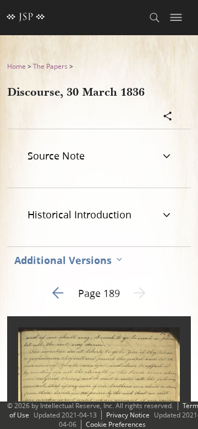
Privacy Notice (128, 415)
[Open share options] (167, 117)
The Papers (50, 66)
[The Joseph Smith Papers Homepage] (26, 18)
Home (16, 66)
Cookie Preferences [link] (116, 424)
